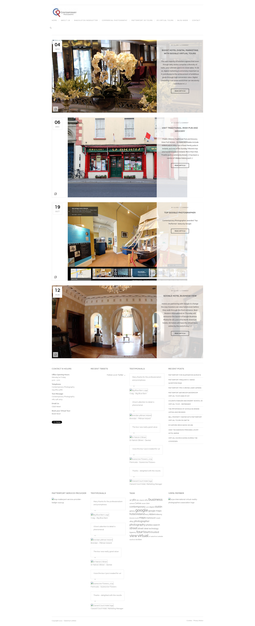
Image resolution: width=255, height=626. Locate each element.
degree (151, 507)
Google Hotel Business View (180, 296)
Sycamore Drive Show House (180, 425)
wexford (132, 539)
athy (146, 500)
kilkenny (159, 514)
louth (137, 518)
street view (143, 528)
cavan (143, 503)
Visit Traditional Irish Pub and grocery (180, 129)
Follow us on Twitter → (116, 375)
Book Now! (56, 414)
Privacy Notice (198, 620)
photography (137, 524)
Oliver (176, 45)
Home (54, 20)
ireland (140, 514)
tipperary (132, 532)
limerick (132, 518)
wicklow (139, 540)
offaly (131, 521)
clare (148, 503)
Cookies (189, 620)
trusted (155, 532)
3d (130, 500)
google (141, 510)
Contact (196, 20)
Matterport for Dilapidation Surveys (184, 375)
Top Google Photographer (180, 213)
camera (132, 503)
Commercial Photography (114, 20)
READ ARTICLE (180, 91)
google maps (155, 511)
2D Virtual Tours (165, 20)
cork (147, 507)
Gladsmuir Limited (70, 621)
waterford (154, 536)
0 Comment (184, 45)
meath (158, 518)
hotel (132, 514)
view (133, 536)
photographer (141, 521)
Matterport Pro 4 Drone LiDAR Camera (184, 388)
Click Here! (56, 407)
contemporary (137, 506)
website (160, 536)
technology (154, 528)
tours (147, 532)
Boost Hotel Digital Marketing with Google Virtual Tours (180, 52)
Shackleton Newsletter (86, 20)
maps (142, 517)
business (155, 499)
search (156, 525)
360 (134, 499)
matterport (151, 518)
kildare (152, 514)
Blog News (182, 20)
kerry (147, 514)
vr (149, 536)
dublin (158, 506)
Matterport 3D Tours (141, 20)
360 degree (140, 500)
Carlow (138, 503)
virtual (143, 535)
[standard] (127, 76)
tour (140, 532)
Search (51, 28)
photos (149, 525)
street (133, 528)
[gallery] (127, 157)
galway (132, 511)
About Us (65, 20)
